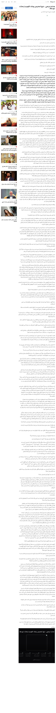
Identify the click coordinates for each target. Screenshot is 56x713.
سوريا (9, 1)
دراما (12, 1)
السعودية (3, 1)
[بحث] (48, 1)
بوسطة (51, 2)
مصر (6, 1)
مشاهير (15, 1)
